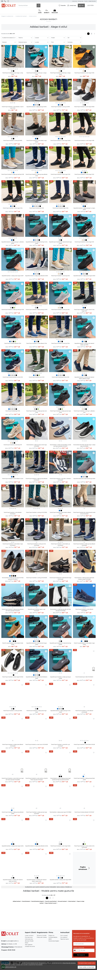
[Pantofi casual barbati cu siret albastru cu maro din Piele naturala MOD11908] (10, 576)
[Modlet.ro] (9, 5)
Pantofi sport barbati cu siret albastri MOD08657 (84, 610)
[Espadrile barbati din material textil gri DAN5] (37, 240)
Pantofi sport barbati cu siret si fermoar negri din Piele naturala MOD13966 (13, 779)
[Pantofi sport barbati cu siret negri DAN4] (13, 709)
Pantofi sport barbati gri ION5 (36, 208)
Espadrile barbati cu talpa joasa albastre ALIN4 (36, 845)
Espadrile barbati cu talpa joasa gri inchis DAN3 (60, 711)
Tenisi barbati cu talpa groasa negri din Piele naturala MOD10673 (12, 578)
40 (8, 69)
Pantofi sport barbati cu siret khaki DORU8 (84, 744)
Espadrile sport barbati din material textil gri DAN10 (60, 643)
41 (10, 69)
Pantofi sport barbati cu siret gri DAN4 (12, 710)
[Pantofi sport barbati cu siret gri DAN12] (83, 105)
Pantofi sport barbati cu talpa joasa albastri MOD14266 (12, 745)
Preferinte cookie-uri (8, 967)
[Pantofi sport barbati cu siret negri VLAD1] (13, 477)
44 (15, 69)
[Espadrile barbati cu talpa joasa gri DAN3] (37, 105)
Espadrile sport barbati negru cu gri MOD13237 (36, 610)
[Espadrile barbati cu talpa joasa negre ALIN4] (13, 844)
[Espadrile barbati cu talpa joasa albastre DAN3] (33, 105)
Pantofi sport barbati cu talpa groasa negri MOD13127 (36, 812)
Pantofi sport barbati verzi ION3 (36, 377)
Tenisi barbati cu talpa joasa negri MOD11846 (60, 812)
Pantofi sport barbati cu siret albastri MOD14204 (13, 513)
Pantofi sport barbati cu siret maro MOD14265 (36, 744)
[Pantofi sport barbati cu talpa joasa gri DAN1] (35, 308)
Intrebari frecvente (92, 1)
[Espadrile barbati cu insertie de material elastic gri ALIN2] (11, 878)
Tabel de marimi (64, 939)
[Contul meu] (71, 5)
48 (14, 103)
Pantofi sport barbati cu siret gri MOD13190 (36, 512)
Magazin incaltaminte (7, 16)
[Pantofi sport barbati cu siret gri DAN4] (11, 709)
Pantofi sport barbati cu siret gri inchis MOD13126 (36, 544)
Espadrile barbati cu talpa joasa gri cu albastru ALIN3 (13, 242)
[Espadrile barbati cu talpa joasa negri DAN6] (86, 342)
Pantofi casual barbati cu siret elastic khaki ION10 (12, 643)
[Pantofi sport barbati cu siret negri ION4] (14, 206)
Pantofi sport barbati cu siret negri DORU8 (12, 676)
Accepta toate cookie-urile (87, 963)
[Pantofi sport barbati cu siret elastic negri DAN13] (37, 139)
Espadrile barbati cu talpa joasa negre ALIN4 (12, 845)
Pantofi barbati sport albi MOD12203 (84, 676)
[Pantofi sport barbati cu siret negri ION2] (62, 173)
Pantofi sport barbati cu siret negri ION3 (84, 174)
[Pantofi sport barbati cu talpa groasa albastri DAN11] (83, 776)
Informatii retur (29, 939)
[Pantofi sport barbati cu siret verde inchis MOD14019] (85, 844)
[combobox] (76, 950)
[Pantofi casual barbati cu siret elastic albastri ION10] (10, 641)
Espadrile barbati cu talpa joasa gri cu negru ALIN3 (84, 208)
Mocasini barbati (62, 901)
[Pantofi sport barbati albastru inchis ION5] (33, 206)
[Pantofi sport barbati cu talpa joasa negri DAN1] (37, 308)
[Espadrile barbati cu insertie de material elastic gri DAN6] (84, 342)
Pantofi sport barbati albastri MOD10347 (84, 812)
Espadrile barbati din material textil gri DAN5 (84, 478)
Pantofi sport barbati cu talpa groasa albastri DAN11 (13, 812)
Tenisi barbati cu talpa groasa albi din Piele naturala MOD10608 (60, 610)
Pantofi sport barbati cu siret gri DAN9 (60, 106)
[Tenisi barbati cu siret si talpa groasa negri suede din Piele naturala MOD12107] (59, 776)
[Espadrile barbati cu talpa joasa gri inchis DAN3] (35, 105)
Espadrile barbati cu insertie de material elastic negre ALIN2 (36, 880)
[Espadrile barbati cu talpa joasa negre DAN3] (39, 105)
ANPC (50, 939)
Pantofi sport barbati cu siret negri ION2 (60, 174)
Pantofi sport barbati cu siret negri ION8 (84, 140)
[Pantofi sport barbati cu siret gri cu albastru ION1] (84, 240)
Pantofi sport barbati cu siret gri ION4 (60, 343)
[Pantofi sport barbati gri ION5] (36, 206)
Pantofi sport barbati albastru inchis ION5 (13, 377)
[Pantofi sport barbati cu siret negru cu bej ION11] (12, 56)
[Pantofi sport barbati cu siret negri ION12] (61, 71)
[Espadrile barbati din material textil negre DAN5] (39, 240)
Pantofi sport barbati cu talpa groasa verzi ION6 (36, 411)
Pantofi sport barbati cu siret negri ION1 (84, 241)
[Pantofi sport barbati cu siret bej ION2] (58, 173)
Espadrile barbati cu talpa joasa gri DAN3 (37, 106)
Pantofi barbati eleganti (37, 901)
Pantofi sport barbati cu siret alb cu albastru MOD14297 (60, 479)
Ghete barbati (71, 901)
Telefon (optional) (78, 947)
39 (35, 441)
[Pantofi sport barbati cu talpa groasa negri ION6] (12, 308)
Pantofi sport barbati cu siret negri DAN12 (84, 106)
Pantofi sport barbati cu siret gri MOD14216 (36, 577)
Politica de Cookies (42, 937)
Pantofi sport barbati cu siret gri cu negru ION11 (37, 73)
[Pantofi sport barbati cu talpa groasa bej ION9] (11, 173)
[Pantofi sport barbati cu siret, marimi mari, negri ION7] (85, 308)
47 (12, 103)
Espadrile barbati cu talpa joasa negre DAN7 (12, 275)
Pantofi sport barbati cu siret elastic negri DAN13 (37, 141)
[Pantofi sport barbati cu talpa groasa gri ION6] (11, 308)
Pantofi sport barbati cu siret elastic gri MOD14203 (60, 544)
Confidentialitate (52, 937)
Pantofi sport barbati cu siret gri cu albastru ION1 (84, 411)
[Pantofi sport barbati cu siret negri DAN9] (62, 105)
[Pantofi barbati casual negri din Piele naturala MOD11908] (13, 576)
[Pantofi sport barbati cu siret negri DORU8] (13, 675)
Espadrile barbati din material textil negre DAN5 (36, 643)
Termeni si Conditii (41, 935)
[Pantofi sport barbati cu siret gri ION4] (12, 206)
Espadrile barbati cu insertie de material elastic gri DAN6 (84, 344)
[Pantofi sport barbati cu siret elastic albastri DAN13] (35, 139)
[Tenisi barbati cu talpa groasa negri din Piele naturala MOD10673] (15, 576)
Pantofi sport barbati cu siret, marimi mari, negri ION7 (84, 310)
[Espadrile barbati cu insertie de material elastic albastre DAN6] (82, 342)
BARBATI (46, 12)
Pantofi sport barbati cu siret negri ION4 (12, 208)
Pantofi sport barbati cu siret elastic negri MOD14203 (13, 544)
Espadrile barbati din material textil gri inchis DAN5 (36, 242)
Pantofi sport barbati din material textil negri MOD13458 (60, 578)
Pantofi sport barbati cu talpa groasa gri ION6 (13, 309)
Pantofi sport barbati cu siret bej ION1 (13, 444)
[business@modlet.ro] (2, 1)
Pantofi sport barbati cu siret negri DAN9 (60, 140)
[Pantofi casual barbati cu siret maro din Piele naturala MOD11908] (11, 576)
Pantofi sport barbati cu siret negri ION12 (84, 72)
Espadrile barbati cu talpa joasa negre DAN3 (84, 275)
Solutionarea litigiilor (53, 941)
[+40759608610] (5, 1)
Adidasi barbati (17, 901)
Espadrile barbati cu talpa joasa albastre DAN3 (36, 275)
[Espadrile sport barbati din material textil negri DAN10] (61, 240)
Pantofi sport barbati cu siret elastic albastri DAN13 (60, 513)
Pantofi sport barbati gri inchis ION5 (60, 377)
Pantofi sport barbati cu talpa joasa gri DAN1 (36, 309)
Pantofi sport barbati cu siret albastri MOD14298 (84, 711)
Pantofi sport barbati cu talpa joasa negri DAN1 (37, 711)
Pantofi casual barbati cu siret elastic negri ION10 (84, 643)
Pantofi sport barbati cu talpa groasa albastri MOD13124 (84, 544)
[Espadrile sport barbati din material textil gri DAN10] (59, 240)
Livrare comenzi (29, 935)
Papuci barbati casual (50, 903)
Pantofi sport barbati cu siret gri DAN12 (12, 140)
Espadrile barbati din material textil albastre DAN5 (36, 677)
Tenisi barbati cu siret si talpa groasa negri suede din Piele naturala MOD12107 (60, 779)
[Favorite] (62, 5)
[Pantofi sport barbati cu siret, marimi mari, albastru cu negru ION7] (83, 308)
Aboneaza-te (81, 955)
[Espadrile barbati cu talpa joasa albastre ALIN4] (11, 844)
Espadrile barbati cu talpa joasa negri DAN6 (60, 879)
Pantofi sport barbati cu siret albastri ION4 (36, 343)
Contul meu (74, 1)
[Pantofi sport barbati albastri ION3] (81, 173)
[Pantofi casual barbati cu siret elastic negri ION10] (13, 641)
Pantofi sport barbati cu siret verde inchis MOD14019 (84, 846)
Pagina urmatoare (83, 868)
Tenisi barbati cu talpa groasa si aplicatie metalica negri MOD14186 (84, 578)
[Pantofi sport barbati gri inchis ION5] (34, 206)
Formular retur (81, 1)
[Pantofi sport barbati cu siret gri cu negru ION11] (11, 71)
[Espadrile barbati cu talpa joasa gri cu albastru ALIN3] (83, 206)
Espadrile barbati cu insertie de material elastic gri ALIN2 (13, 880)
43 (13, 69)
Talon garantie (28, 944)
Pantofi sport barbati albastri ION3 (12, 343)
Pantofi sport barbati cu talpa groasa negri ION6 (60, 411)
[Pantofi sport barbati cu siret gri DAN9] (60, 105)
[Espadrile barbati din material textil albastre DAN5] (33, 240)
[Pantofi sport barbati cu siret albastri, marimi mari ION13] (12, 90)
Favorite (86, 1)
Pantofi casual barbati (51, 901)
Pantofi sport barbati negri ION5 (60, 208)
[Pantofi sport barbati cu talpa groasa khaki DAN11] (85, 776)
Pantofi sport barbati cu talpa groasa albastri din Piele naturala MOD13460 (13, 610)
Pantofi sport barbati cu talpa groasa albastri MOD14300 (36, 479)
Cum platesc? (64, 937)
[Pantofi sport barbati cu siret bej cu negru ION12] (60, 56)
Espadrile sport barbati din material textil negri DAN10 (60, 242)
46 (10, 103)
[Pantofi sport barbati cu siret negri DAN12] (85, 105)
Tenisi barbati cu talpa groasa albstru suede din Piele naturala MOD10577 (60, 445)
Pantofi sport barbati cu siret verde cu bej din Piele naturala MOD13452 (37, 779)
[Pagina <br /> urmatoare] (94, 33)
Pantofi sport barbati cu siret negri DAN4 (60, 845)
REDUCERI (55, 12)
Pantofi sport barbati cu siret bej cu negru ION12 (60, 73)
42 (11, 69)
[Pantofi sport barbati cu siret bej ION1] (82, 240)
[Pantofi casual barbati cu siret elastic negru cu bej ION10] (15, 641)
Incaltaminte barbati (21, 16)
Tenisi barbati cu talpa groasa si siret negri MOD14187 (36, 445)
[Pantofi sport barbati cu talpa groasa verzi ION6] (14, 308)
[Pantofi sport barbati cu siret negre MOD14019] (83, 844)
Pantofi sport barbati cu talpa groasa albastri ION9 (36, 175)
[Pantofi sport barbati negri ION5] (40, 206)
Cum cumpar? (64, 935)
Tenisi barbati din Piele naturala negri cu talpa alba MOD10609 (84, 445)
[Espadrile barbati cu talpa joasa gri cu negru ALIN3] (85, 206)
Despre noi (51, 935)
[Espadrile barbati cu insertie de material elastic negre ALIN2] (13, 878)
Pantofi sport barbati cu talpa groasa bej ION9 (12, 174)
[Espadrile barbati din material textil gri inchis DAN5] (35, 240)
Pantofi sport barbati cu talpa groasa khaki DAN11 (84, 779)
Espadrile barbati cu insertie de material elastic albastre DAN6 (84, 377)
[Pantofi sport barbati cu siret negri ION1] (86, 240)
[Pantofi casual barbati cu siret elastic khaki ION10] (12, 626)
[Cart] (81, 5)
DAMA (40, 12)
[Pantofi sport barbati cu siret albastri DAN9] (58, 105)
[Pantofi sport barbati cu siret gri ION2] (60, 173)
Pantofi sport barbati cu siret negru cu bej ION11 (13, 73)
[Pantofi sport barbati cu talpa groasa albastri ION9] (13, 173)
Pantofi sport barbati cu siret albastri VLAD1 (12, 478)
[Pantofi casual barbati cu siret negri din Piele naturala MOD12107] (61, 776)
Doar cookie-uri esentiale (86, 967)
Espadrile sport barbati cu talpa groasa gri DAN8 (60, 677)
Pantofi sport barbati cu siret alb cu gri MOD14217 (60, 745)
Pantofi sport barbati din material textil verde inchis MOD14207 (84, 513)
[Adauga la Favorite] (22, 47)
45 (17, 69)
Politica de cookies (69, 963)
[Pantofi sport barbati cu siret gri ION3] (83, 173)
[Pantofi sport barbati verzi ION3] (87, 173)
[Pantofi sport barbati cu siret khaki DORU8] (11, 675)
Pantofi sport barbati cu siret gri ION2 (60, 309)
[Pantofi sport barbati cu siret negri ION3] (85, 173)
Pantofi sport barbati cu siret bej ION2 (60, 275)
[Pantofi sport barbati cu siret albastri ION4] (11, 206)
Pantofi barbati (26, 901)
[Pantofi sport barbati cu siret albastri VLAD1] (11, 477)
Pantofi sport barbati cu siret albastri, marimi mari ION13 (12, 107)
